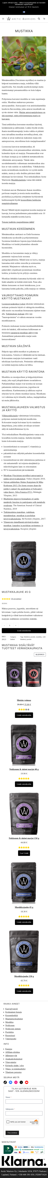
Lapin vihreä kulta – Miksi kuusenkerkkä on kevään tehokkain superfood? (24, 3)
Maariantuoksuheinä (14, 1019)
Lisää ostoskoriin (24, 631)
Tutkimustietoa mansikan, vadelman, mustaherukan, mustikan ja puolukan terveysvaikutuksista (19, 515)
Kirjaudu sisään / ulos (14, 1065)
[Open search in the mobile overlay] (39, 19)
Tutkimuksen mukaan (15, 314)
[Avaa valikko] (3, 18)
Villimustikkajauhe (10, 415)
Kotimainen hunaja (13, 1012)
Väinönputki (10, 1039)
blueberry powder (29, 637)
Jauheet (12, 639)
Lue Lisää (24, 853)
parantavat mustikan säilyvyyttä (24, 333)
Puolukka (9, 1032)
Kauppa (8, 1049)
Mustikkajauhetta (18, 180)
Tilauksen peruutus (13, 1072)
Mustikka (9, 1022)
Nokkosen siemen (13, 1029)
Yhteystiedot (10, 1062)
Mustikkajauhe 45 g (16, 591)
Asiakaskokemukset (13, 1059)
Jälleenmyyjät (11, 1055)
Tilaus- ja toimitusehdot (15, 1069)
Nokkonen (10, 1025)
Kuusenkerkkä (11, 1015)
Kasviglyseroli (11, 1009)
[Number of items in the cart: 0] (44, 19)
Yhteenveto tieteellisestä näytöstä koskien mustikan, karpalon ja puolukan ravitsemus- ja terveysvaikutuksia (23, 525)
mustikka (39, 637)
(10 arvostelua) (16, 599)
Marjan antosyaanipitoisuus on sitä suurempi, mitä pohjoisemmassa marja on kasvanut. (23, 115)
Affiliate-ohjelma (12, 1052)
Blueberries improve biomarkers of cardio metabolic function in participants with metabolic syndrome (24, 502)
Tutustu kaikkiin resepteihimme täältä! (18, 222)
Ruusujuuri (10, 1035)
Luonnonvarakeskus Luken (13, 304)
